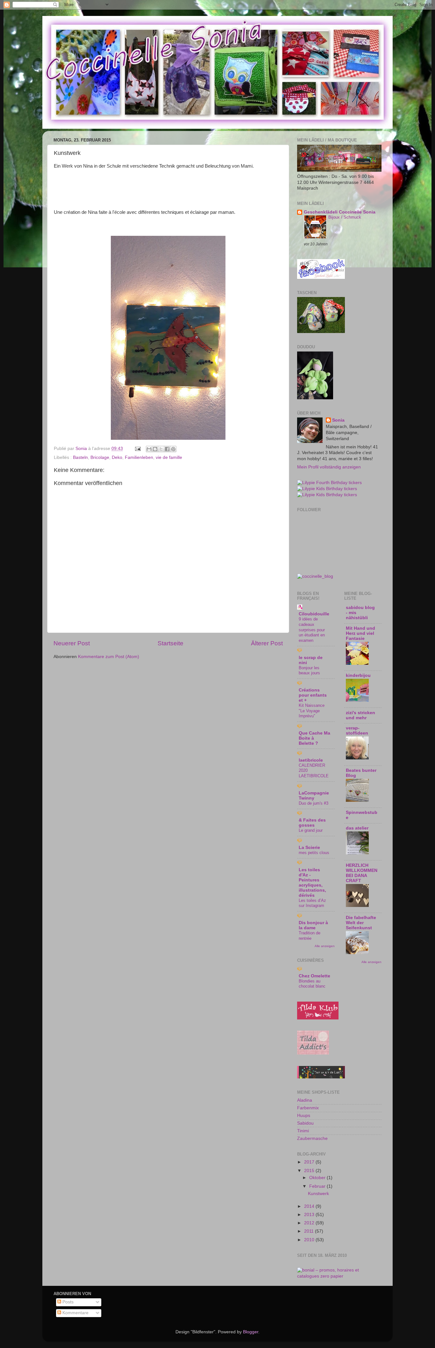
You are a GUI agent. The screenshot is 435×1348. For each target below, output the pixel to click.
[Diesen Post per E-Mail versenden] (149, 449)
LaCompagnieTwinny (314, 796)
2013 (310, 1214)
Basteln (80, 457)
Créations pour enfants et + (313, 695)
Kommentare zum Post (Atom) (108, 656)
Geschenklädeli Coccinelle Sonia (339, 212)
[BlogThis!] (155, 449)
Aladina (304, 1100)
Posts (67, 1302)
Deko (117, 457)
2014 (310, 1206)
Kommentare (75, 1312)
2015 (310, 1170)
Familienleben (139, 457)
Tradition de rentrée (309, 936)
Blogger (250, 1332)
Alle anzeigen (325, 946)
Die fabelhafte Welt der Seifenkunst (361, 922)
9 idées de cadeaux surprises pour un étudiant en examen (312, 630)
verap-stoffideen (357, 731)
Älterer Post (267, 643)
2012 (310, 1223)
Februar (318, 1186)
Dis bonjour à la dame (313, 925)
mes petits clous (314, 852)
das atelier (357, 828)
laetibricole (311, 760)
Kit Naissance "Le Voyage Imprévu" (311, 710)
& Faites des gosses (312, 823)
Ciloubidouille (314, 614)
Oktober (318, 1177)
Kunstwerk (318, 1193)
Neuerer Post (71, 643)
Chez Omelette (314, 976)
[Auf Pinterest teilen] (173, 449)
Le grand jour (311, 830)
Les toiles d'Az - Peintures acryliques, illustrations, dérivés (312, 882)
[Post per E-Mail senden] (137, 448)
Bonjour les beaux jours (309, 670)
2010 (310, 1239)
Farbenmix (308, 1107)
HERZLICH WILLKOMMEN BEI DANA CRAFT (361, 873)
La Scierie (309, 847)
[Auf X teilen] (161, 449)
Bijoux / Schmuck (344, 217)
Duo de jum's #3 (313, 803)
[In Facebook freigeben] (167, 449)
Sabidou (305, 1123)
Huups (303, 1115)
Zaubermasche (312, 1138)
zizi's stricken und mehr (360, 715)
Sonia (338, 420)
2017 (310, 1162)
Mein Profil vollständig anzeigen (329, 467)
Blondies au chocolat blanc (312, 984)
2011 (309, 1231)
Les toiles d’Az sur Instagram (312, 903)
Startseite (170, 643)
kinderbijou (358, 675)
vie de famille (169, 457)
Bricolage (99, 457)
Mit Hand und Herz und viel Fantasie (360, 633)
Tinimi (303, 1130)
